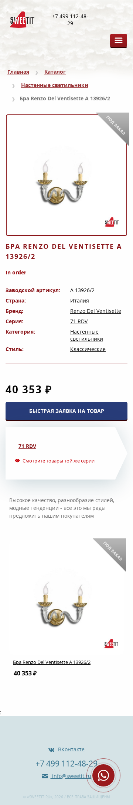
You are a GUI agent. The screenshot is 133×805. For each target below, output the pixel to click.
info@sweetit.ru (71, 775)
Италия (79, 300)
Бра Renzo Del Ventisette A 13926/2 (52, 662)
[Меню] (118, 40)
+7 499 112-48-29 (70, 20)
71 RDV (79, 321)
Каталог (55, 71)
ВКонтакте (71, 749)
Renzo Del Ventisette (95, 310)
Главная (18, 71)
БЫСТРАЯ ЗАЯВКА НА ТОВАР (66, 410)
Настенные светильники (54, 84)
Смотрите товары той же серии (59, 460)
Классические (88, 349)
